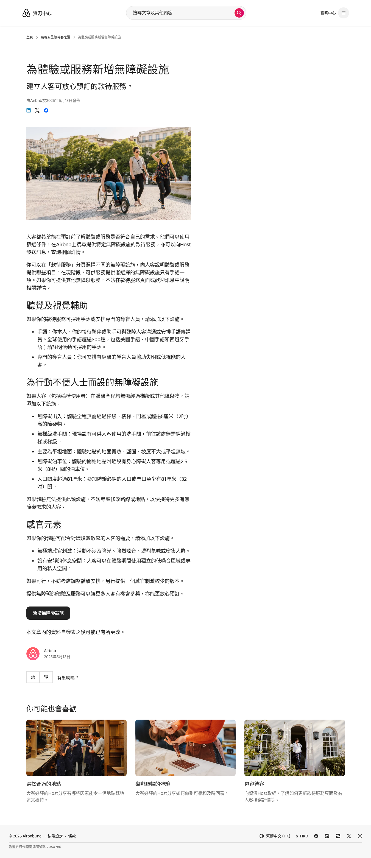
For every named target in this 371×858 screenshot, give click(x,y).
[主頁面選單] (343, 12)
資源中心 (42, 13)
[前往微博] (327, 836)
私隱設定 (55, 836)
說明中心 (328, 12)
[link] (28, 110)
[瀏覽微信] (338, 836)
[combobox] (180, 12)
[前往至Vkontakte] (316, 836)
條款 (72, 836)
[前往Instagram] (360, 836)
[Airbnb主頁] (26, 13)
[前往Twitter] (349, 836)
